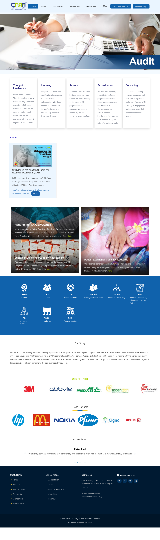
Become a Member (121, 6)
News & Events (19, 489)
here (69, 236)
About (43, 6)
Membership (91, 6)
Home (33, 6)
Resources (74, 6)
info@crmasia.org (94, 496)
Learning (51, 499)
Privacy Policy (18, 503)
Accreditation (53, 480)
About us (16, 484)
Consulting (52, 494)
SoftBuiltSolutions (85, 522)
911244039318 (94, 493)
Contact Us (17, 494)
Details (35, 194)
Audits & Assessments (57, 489)
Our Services (58, 6)
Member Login (141, 6)
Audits (50, 484)
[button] (75, 462)
